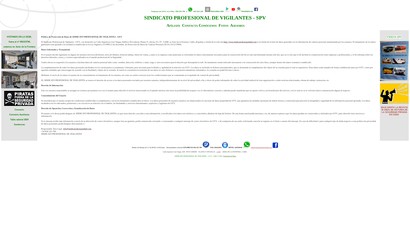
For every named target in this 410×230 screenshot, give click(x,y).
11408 (219, 152)
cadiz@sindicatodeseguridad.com (261, 147)
